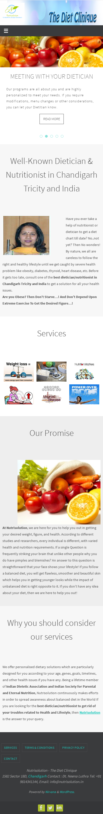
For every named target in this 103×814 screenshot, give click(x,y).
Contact (10, 755)
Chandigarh (37, 772)
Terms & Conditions (39, 744)
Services (10, 744)
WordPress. (67, 788)
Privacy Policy (73, 744)
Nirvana (50, 788)
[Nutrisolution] (41, 804)
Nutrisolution (90, 709)
